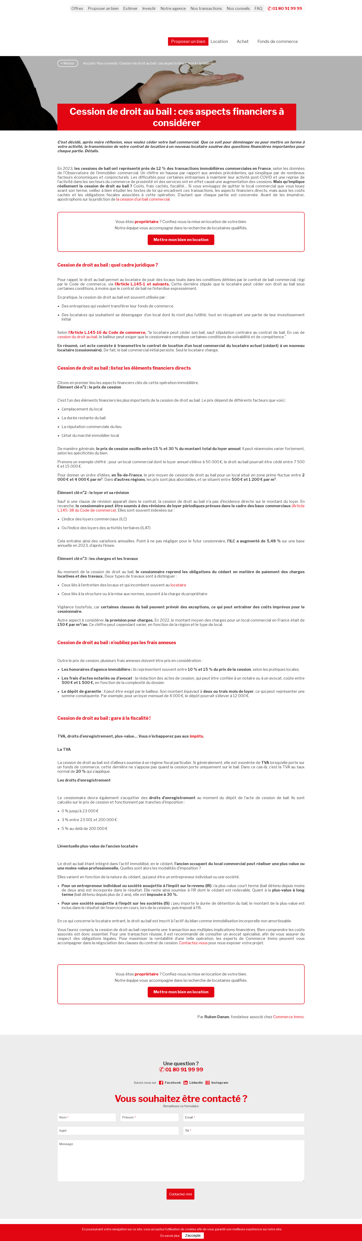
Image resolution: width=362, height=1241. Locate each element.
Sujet (63, 1131)
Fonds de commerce (277, 41)
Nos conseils (238, 8)
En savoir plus (170, 1236)
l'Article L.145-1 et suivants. (142, 284)
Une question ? (183, 1066)
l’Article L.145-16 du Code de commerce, (107, 332)
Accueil (89, 63)
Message (66, 1144)
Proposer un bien (103, 8)
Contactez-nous (193, 943)
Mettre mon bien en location (181, 239)
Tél (188, 1131)
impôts (196, 736)
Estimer (130, 8)
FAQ (258, 8)
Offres (77, 8)
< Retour (68, 63)
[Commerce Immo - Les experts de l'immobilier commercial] (181, 1042)
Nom (64, 1117)
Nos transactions (206, 8)
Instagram (219, 1083)
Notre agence (173, 8)
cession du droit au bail (77, 337)
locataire (178, 585)
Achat (243, 41)
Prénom (129, 1117)
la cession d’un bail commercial (143, 199)
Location (219, 41)
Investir (149, 8)
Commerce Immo (288, 1017)
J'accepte (193, 1235)
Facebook (173, 1083)
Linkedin (196, 1083)
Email (190, 1117)
